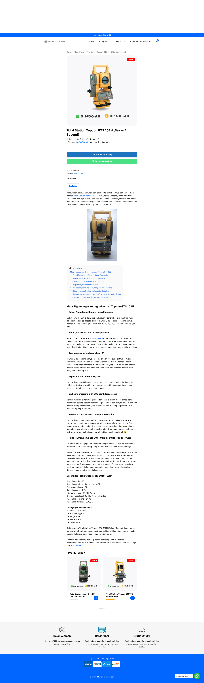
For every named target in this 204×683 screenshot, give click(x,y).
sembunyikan (77, 268)
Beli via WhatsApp (103, 161)
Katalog (91, 41)
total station (97, 338)
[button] (101, 608)
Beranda (70, 52)
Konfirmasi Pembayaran (140, 41)
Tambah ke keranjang (102, 154)
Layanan (118, 41)
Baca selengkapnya (96, 598)
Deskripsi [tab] (73, 186)
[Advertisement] (71, 16)
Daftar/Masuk (82, 142)
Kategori (103, 41)
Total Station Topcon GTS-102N (88, 196)
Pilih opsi (132, 598)
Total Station (80, 52)
